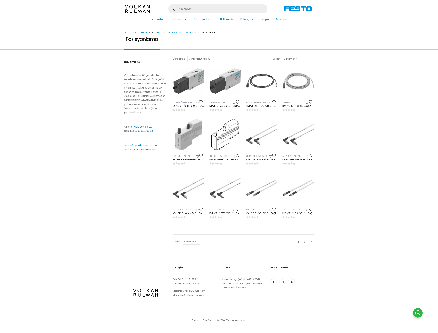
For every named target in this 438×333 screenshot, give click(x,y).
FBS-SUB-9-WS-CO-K (219, 156)
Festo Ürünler (201, 19)
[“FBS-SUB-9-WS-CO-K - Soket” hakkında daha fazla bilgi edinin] (235, 124)
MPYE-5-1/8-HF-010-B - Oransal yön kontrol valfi (200, 106)
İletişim (264, 19)
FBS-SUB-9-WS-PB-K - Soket (189, 159)
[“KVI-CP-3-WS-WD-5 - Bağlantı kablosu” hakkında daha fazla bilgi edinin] (235, 178)
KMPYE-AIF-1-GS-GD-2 (256, 102)
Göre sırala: (179, 58)
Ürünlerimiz (176, 19)
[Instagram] (282, 281)
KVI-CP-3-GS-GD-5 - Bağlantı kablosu (304, 213)
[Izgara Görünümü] (304, 59)
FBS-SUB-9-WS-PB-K (182, 156)
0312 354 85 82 (143, 126)
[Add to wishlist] (200, 102)
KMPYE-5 (286, 102)
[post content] (188, 81)
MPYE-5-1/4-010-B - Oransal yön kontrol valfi (234, 106)
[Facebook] (273, 281)
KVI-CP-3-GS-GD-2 (254, 209)
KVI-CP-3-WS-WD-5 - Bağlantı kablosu (231, 213)
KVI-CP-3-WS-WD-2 (182, 209)
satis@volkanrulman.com (145, 149)
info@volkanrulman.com (144, 145)
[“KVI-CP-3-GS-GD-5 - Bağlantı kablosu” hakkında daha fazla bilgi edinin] (308, 178)
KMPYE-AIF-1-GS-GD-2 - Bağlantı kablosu (269, 106)
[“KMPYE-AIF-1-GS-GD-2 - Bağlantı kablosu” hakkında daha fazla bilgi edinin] (272, 71)
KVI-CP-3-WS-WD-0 (258, 156)
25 (247, 156)
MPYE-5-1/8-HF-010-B (182, 102)
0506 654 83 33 (143, 131)
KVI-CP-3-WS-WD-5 (218, 209)
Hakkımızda (227, 19)
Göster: (276, 58)
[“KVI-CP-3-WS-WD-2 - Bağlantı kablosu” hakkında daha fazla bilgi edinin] (199, 178)
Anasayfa (157, 19)
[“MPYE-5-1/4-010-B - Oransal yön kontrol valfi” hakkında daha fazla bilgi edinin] (235, 71)
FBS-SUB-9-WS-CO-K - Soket (226, 159)
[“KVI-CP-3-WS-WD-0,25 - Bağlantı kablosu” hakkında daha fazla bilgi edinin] (272, 124)
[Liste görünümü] (311, 59)
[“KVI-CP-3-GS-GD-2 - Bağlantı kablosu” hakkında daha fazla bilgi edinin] (272, 178)
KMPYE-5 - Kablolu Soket (296, 106)
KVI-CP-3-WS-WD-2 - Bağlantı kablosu (195, 213)
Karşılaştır (281, 19)
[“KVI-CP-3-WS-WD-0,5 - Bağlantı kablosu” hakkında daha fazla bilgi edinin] (308, 124)
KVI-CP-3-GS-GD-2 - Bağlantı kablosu (268, 213)
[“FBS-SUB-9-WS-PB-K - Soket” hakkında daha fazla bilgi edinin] (199, 124)
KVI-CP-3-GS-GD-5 (291, 209)
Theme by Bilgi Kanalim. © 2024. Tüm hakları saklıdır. (219, 320)
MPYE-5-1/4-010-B (217, 102)
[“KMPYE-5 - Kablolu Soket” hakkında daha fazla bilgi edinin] (308, 71)
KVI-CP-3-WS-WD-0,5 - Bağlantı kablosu (305, 159)
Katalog (244, 19)
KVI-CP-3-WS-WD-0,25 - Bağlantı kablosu (270, 159)
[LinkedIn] (291, 281)
